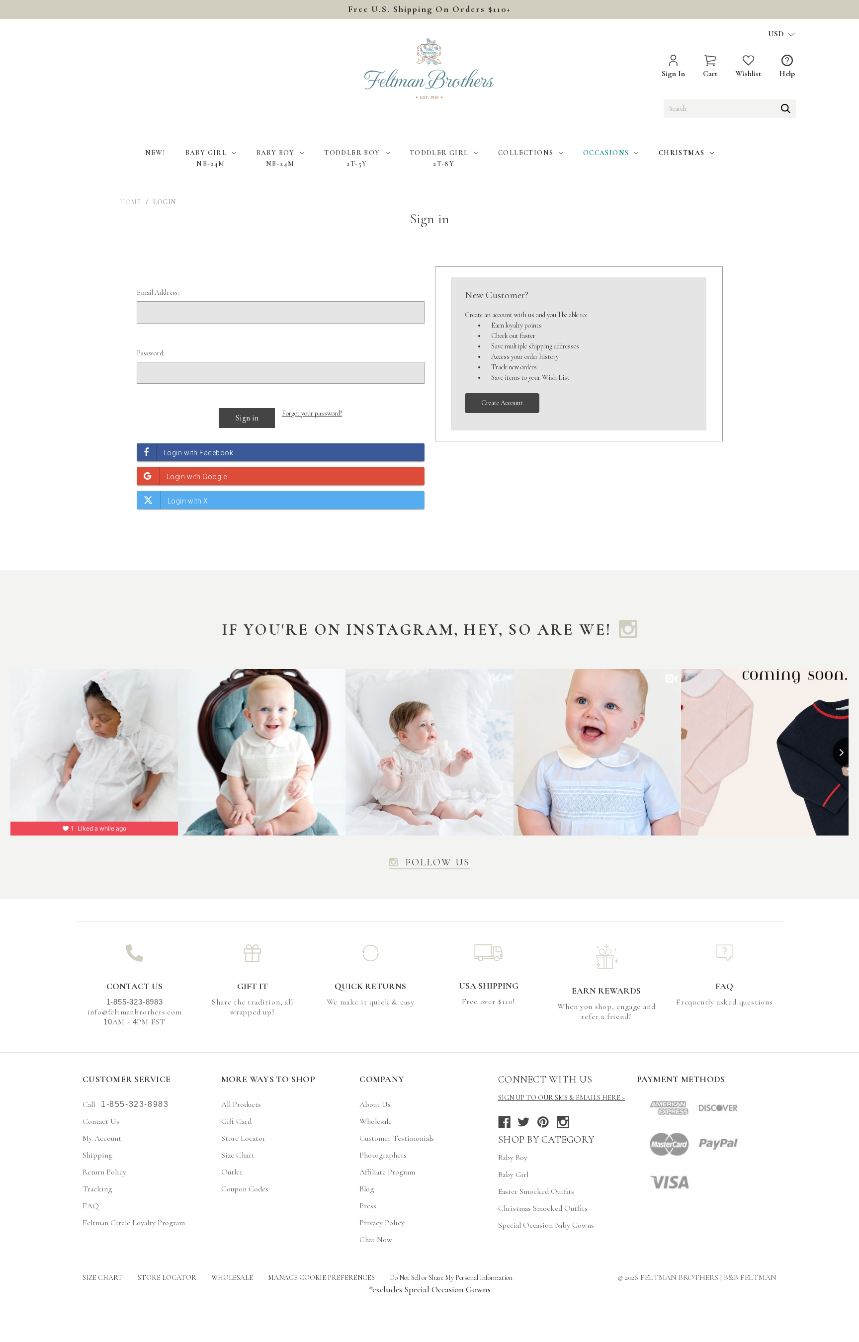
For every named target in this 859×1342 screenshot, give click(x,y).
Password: (151, 353)
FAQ (724, 986)
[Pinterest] (543, 1122)
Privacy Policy (382, 1223)
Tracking (97, 1189)
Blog (366, 1189)
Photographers (383, 1155)
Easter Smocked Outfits (536, 1191)
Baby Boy (276, 153)
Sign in (673, 74)
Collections (525, 153)
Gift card (236, 1121)
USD (777, 34)
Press (367, 1206)
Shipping (97, 1155)
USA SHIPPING (488, 985)
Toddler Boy (352, 153)
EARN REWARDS (606, 990)
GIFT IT (252, 986)
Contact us (101, 1121)
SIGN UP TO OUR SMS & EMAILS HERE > (561, 1097)
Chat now (375, 1240)
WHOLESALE (232, 1277)
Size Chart (238, 1155)
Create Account (502, 403)
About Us (375, 1104)
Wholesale (375, 1121)
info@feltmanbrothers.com (134, 1012)
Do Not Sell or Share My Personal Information (451, 1277)
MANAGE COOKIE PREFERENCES (321, 1277)
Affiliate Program (387, 1172)
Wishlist (748, 74)
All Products (241, 1104)
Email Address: (158, 292)
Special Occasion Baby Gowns (546, 1225)
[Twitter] (523, 1122)
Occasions (606, 153)
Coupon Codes (244, 1189)
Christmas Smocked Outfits (543, 1208)
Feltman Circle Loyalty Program (134, 1223)
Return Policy (104, 1172)
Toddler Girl (439, 153)
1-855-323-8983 (135, 1104)
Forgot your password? (312, 413)
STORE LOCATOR (167, 1277)
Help (787, 74)
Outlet (232, 1172)
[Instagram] (563, 1122)
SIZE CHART (103, 1277)
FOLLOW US (437, 863)
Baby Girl (206, 153)
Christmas (682, 153)
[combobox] (730, 108)
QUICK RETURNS (370, 986)
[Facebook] (504, 1122)
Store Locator (243, 1138)
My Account (102, 1138)
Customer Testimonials (396, 1138)
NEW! (155, 153)
